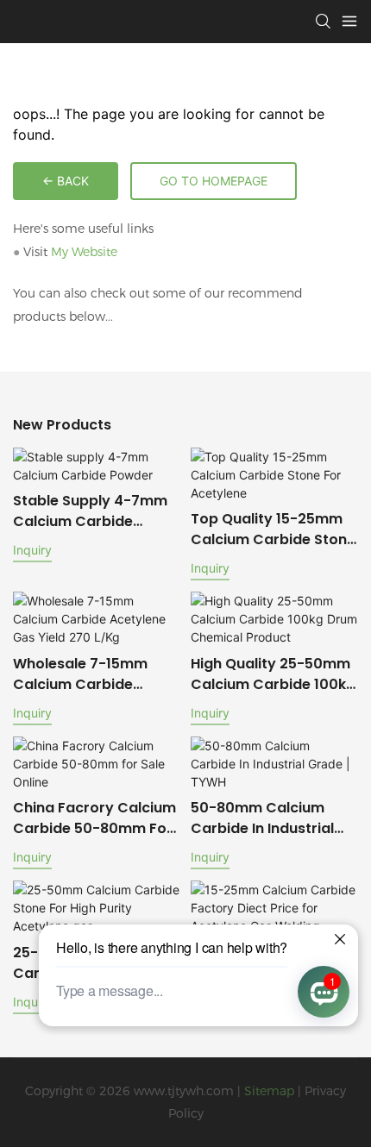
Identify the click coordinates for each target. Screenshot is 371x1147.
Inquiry (32, 549)
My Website (84, 252)
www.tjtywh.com (184, 1091)
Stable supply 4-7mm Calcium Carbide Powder (90, 511)
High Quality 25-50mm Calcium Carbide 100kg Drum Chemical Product (273, 674)
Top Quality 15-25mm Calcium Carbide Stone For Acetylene (273, 529)
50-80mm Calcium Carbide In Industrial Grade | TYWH (262, 818)
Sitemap (269, 1091)
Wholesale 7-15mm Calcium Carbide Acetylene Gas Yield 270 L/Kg (83, 674)
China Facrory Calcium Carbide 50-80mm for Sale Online (94, 818)
